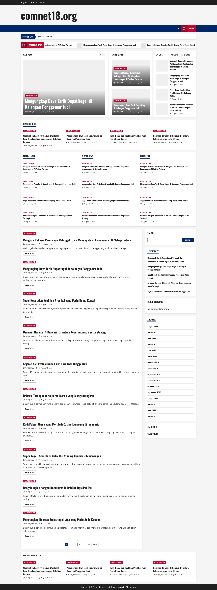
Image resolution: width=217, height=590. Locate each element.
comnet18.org (49, 15)
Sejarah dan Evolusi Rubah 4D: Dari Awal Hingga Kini (55, 364)
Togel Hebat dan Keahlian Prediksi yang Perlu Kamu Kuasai (159, 45)
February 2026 (153, 362)
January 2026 (152, 368)
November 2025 (153, 380)
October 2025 (153, 386)
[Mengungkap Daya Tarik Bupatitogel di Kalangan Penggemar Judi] (64, 87)
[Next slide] (103, 54)
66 (89, 544)
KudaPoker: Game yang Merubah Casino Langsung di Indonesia (61, 424)
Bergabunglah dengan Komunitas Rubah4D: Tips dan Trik (57, 487)
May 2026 (151, 344)
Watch (192, 28)
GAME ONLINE (46, 37)
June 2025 (151, 410)
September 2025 (154, 392)
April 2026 (151, 350)
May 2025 (151, 416)
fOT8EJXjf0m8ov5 (33, 112)
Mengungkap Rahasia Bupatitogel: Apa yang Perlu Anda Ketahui (61, 519)
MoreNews (118, 587)
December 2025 (153, 374)
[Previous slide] (100, 54)
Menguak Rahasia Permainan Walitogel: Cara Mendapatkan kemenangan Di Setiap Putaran (128, 76)
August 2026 (152, 326)
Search (150, 232)
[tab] (162, 55)
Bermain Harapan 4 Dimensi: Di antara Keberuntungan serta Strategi (162, 109)
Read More (30, 254)
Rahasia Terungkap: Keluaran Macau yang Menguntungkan (58, 395)
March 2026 (152, 356)
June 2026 (151, 338)
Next (95, 544)
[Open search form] (178, 28)
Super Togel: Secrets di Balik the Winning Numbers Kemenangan (62, 456)
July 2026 (151, 332)
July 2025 (151, 404)
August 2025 (152, 398)
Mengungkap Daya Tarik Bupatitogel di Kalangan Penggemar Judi (97, 45)
